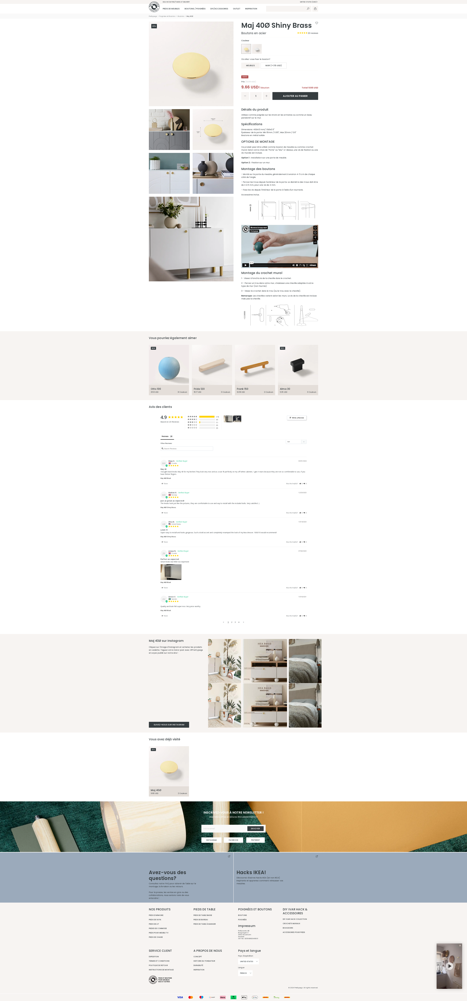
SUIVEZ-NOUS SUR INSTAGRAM (169, 724)
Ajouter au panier (295, 96)
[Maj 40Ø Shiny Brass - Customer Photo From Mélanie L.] (237, 419)
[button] (301, 484)
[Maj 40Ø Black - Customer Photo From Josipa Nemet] (228, 419)
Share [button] (166, 484)
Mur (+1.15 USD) (273, 65)
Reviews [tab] (165, 436)
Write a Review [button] (298, 418)
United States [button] (246, 961)
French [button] (243, 973)
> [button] (243, 622)
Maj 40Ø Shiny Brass (168, 507)
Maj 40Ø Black (166, 478)
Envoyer (255, 828)
